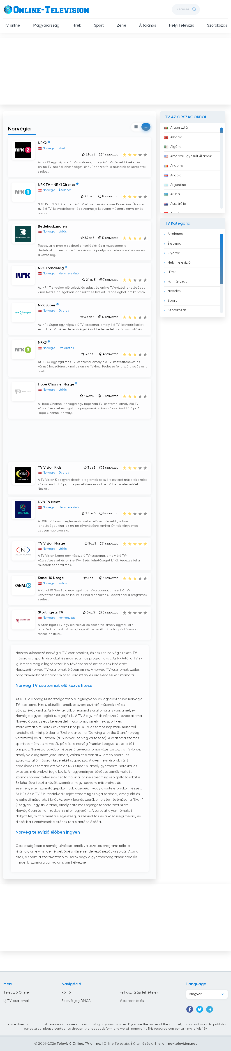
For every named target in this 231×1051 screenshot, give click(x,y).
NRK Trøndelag (51, 268)
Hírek (76, 25)
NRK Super (46, 305)
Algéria (176, 146)
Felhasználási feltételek (139, 992)
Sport (99, 25)
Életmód (174, 243)
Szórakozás (217, 25)
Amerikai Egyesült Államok (191, 156)
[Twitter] (199, 1009)
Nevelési (174, 291)
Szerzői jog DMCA (76, 1001)
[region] (192, 168)
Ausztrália (178, 203)
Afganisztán (179, 127)
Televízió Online (16, 992)
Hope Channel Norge (56, 384)
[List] (145, 127)
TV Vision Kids (50, 468)
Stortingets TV (50, 612)
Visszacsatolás (132, 1001)
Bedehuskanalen (52, 226)
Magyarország (46, 25)
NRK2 (42, 143)
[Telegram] (209, 1009)
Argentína (178, 185)
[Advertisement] (116, 70)
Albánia (176, 137)
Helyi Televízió (181, 25)
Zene (121, 25)
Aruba (175, 194)
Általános (147, 25)
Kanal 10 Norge (51, 578)
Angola (176, 175)
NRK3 (42, 343)
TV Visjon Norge (51, 543)
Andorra (176, 165)
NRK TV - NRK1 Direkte (56, 185)
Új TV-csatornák (16, 1001)
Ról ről (67, 992)
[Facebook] (189, 1009)
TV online (12, 25)
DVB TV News (49, 502)
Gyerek (174, 253)
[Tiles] (136, 127)
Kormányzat (177, 281)
